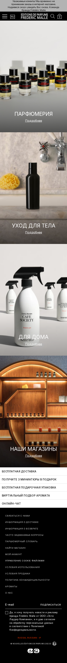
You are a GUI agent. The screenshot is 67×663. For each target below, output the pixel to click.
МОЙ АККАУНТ (13, 554)
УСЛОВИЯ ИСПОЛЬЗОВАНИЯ (22, 567)
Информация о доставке (22, 522)
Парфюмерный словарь (21, 541)
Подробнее (33, 121)
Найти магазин (15, 548)
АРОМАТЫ (11, 586)
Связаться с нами (17, 515)
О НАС (9, 593)
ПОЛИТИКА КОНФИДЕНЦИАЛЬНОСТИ (27, 580)
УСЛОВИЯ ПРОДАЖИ (17, 573)
